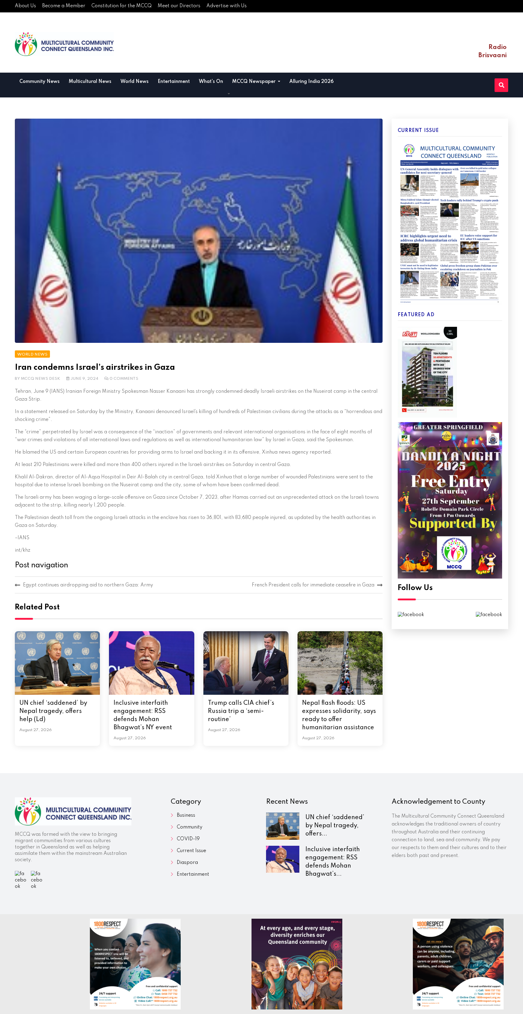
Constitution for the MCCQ (121, 6)
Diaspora (187, 862)
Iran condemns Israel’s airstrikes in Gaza (95, 367)
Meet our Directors (179, 6)
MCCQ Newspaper (254, 81)
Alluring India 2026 (311, 81)
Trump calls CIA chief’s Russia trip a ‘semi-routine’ (241, 711)
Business (186, 815)
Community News (39, 81)
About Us (25, 6)
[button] (229, 94)
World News (134, 81)
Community (189, 827)
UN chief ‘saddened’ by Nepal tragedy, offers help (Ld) (53, 711)
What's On (211, 81)
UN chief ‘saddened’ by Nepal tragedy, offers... (334, 826)
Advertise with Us (226, 6)
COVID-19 (188, 839)
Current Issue (191, 850)
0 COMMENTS (124, 379)
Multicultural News (90, 81)
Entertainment (174, 81)
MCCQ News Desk (40, 379)
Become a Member (63, 6)
